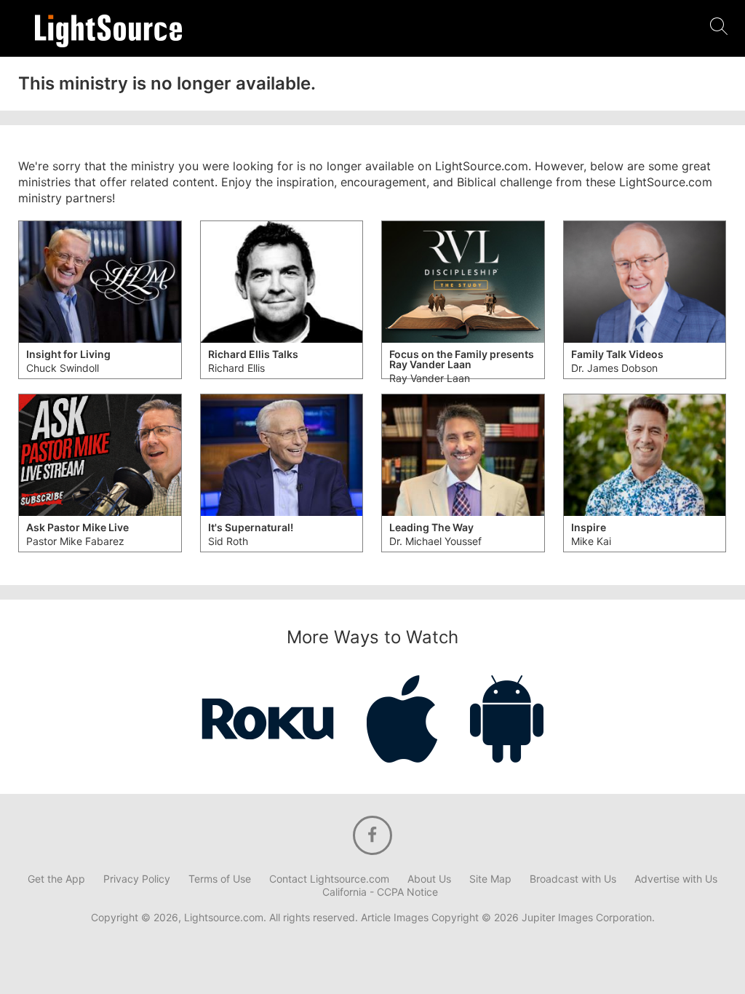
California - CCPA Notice (380, 892)
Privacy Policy (136, 879)
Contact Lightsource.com (329, 879)
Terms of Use (219, 879)
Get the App (56, 879)
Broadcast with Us (573, 879)
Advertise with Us (675, 879)
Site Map (490, 879)
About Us (429, 879)
